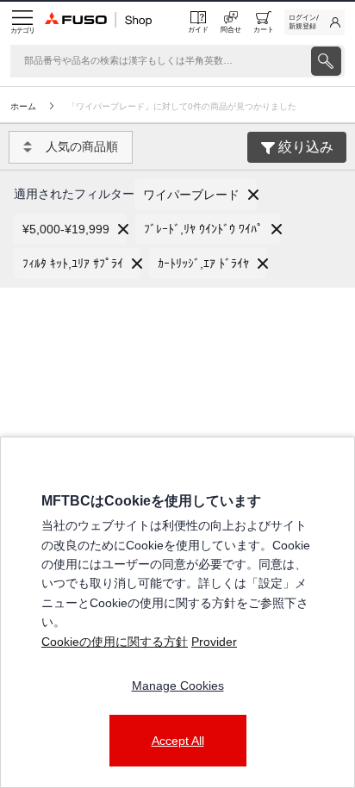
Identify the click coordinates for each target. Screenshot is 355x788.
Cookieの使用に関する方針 (114, 641)
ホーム (23, 106)
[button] (195, 194)
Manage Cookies (178, 685)
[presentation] (326, 61)
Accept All (178, 741)
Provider (214, 641)
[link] (314, 22)
